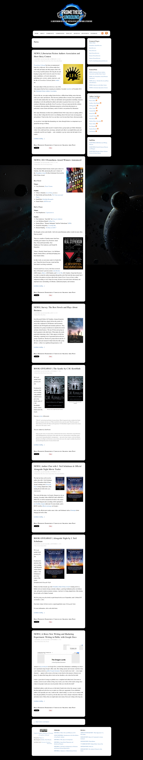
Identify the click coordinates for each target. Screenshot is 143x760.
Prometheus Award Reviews (95, 45)
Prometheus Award (41, 173)
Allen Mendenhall (93, 98)
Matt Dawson (92, 118)
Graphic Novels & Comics (46, 60)
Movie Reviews (92, 50)
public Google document (53, 671)
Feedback (94, 33)
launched (68, 89)
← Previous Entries (41, 722)
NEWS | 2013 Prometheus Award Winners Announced (57, 159)
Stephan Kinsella (93, 129)
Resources (85, 33)
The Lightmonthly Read (59, 473)
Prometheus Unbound (71, 15)
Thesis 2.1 (41, 738)
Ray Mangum (92, 126)
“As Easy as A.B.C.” (51, 227)
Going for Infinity (57, 219)
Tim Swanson (92, 131)
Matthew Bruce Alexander (95, 121)
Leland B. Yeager (93, 116)
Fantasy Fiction (40, 641)
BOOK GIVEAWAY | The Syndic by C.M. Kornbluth (57, 368)
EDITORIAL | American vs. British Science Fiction (65, 751)
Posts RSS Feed (102, 33)
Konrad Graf (92, 113)
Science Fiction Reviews (94, 55)
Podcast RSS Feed (106, 32)
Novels (55, 60)
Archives (77, 33)
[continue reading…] (39, 138)
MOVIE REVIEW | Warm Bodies (88, 741)
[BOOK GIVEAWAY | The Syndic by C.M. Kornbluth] (75, 388)
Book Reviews (92, 48)
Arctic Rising (49, 193)
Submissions (60, 33)
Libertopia (73, 510)
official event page (47, 506)
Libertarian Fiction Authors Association (46, 91)
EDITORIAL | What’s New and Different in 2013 (65, 732)
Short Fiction (59, 60)
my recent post (44, 666)
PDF (70, 223)
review (41, 416)
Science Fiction (49, 164)
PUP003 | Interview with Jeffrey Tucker (98, 85)
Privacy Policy (49, 743)
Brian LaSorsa (92, 100)
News (52, 60)
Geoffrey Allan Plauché (42, 59)
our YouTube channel (39, 504)
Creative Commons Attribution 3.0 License (43, 733)
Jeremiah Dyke (92, 111)
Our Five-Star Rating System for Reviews (98, 61)
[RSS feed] (98, 98)
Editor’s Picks (92, 43)
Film (42, 473)
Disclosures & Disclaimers (46, 742)
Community (50, 33)
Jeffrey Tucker (92, 108)
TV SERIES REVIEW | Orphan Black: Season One (92, 744)
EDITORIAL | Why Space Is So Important (63, 739)
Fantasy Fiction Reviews (94, 58)
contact (57, 80)
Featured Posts (37, 60)
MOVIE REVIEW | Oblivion (87, 746)
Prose (44, 314)
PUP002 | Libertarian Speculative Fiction (98, 87)
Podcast (69, 33)
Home (36, 33)
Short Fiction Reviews (94, 53)
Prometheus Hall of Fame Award (61, 587)
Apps (36, 641)
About (42, 33)
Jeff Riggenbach (93, 105)
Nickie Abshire (92, 123)
